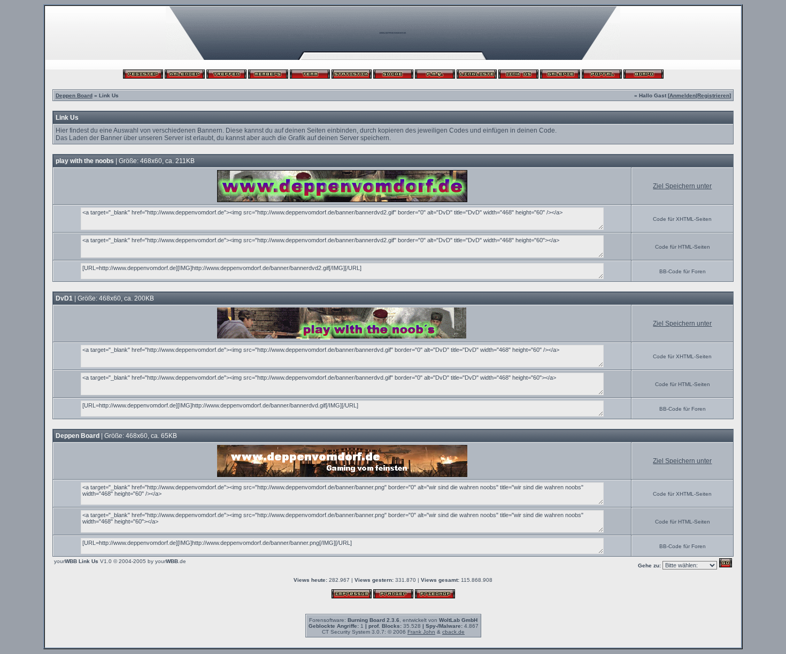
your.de (170, 561)
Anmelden (682, 95)
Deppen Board (74, 95)
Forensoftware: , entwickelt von (393, 620)
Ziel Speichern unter (682, 186)
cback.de (453, 632)
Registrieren (713, 95)
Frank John (421, 632)
